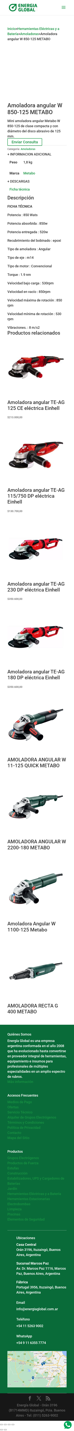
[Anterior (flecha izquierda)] (1, 1429)
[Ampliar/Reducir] (1, 1424)
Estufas (13, 1168)
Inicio (11, 29)
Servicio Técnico (19, 1112)
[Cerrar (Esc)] (12, 1424)
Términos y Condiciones (25, 1122)
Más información (20, 1082)
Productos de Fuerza (23, 1163)
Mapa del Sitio (18, 1138)
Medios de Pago (19, 1102)
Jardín (12, 1189)
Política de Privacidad (23, 1128)
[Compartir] (9, 1424)
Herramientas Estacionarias (28, 1199)
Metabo (29, 173)
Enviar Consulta (25, 142)
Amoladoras (29, 34)
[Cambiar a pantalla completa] (5, 1424)
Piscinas (13, 1214)
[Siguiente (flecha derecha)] (5, 1429)
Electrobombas (18, 1204)
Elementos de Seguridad (26, 1219)
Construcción (17, 1173)
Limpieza (14, 1209)
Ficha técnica (19, 189)
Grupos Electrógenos (23, 1158)
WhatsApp (24, 1336)
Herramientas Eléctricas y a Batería (34, 1194)
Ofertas (13, 1107)
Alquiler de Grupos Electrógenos (31, 1117)
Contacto (14, 1133)
